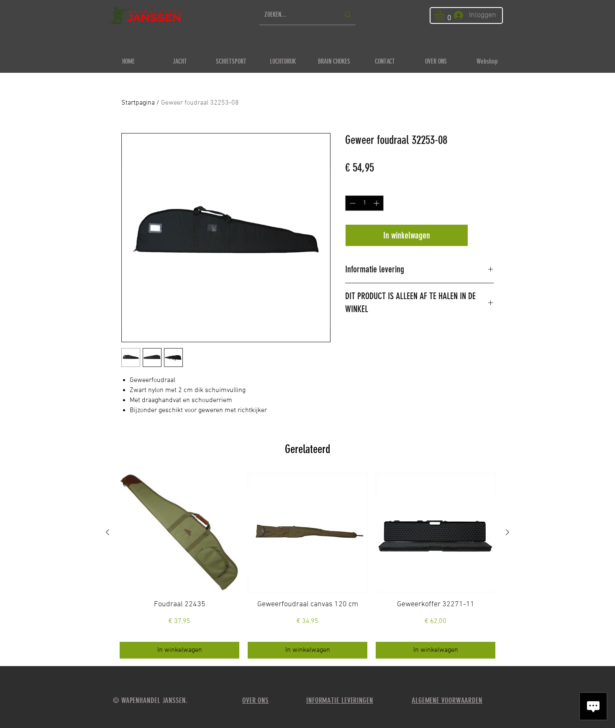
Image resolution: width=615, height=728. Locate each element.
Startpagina (138, 103)
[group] (307, 565)
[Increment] (377, 203)
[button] (445, 15)
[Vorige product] (107, 532)
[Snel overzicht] (179, 532)
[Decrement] (351, 203)
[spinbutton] (364, 203)
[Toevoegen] (483, 235)
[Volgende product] (507, 532)
